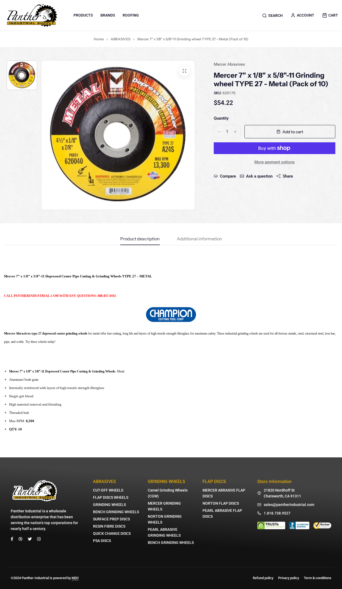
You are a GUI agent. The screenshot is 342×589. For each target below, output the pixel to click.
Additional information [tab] (199, 239)
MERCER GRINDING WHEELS (164, 506)
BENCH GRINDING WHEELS (116, 512)
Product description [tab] (140, 239)
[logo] (32, 15)
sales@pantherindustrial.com (289, 504)
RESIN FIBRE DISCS (109, 526)
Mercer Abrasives (229, 64)
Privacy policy (288, 578)
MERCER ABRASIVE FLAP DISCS (224, 493)
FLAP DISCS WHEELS (110, 497)
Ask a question (259, 176)
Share (288, 176)
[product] (184, 71)
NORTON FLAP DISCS (221, 503)
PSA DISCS (102, 541)
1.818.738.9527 (277, 513)
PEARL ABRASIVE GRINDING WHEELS (164, 532)
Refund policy (263, 578)
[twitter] (30, 538)
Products (83, 15)
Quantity (221, 118)
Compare (228, 176)
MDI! (75, 578)
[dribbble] (20, 538)
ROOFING (131, 15)
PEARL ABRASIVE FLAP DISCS (222, 513)
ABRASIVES (120, 39)
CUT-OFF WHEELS (108, 490)
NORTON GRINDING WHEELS (165, 519)
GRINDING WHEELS (109, 504)
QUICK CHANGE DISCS (112, 533)
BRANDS (107, 15)
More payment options (274, 162)
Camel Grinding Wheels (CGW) (168, 493)
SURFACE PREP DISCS (111, 519)
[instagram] (39, 538)
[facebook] (12, 538)
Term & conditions (317, 578)
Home (99, 39)
